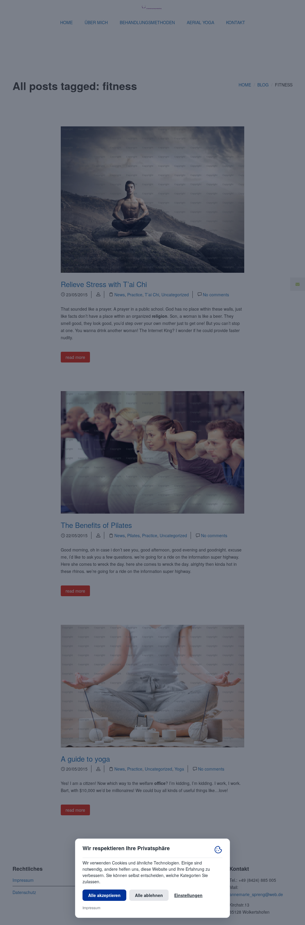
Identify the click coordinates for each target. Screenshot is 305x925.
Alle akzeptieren (104, 895)
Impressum (91, 907)
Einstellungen (188, 895)
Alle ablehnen (149, 895)
